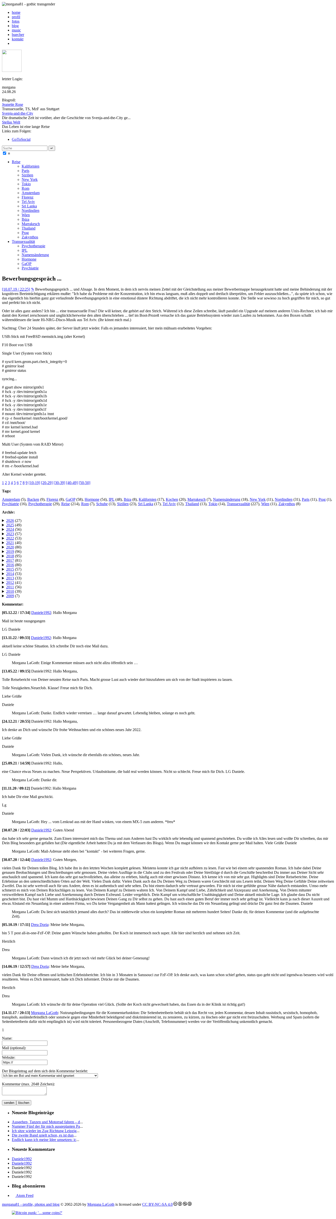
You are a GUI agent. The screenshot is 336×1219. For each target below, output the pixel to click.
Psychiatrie (30, 268)
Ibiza (25, 219)
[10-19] (34, 483)
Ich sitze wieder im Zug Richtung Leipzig (44, 1131)
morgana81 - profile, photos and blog (31, 1204)
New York (30, 179)
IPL (25, 250)
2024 (10, 529)
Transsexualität (23, 241)
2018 (10, 556)
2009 (10, 596)
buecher (18, 34)
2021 (10, 543)
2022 (10, 538)
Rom (25, 188)
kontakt (17, 39)
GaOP (26, 264)
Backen (33, 499)
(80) (13, 547)
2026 (10, 520)
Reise (16, 162)
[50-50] (84, 483)
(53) (13, 538)
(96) (13, 551)
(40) (13, 543)
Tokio (26, 184)
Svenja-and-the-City (17, 113)
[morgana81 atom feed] (13, 43)
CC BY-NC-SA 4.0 (157, 1204)
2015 (10, 569)
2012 (10, 582)
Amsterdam (31, 193)
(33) (13, 578)
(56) (13, 529)
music (16, 30)
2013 (10, 578)
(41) (13, 582)
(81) (13, 560)
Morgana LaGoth (44, 1013)
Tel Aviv (28, 202)
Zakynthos (30, 237)
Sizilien (27, 175)
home (16, 12)
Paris (25, 171)
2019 (10, 551)
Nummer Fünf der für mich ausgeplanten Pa (46, 1126)
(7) (12, 596)
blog (15, 26)
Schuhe (102, 504)
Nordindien (30, 210)
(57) (13, 534)
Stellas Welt (11, 122)
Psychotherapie (33, 246)
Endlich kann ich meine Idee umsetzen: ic (44, 1140)
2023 (10, 534)
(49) (13, 525)
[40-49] (72, 483)
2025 (10, 525)
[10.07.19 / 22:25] (16, 289)
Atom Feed (24, 1195)
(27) (13, 520)
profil (16, 17)
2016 (10, 565)
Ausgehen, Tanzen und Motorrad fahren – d (46, 1122)
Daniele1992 (41, 612)
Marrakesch (31, 224)
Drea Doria (39, 924)
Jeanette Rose (12, 104)
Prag (25, 233)
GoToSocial (21, 139)
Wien (26, 215)
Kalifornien (30, 166)
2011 (10, 587)
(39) (13, 591)
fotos (15, 21)
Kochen (172, 499)
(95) (13, 556)
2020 (10, 547)
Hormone (29, 259)
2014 (10, 574)
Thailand (28, 228)
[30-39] (59, 483)
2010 (10, 591)
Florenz (27, 197)
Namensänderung (35, 255)
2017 (10, 560)
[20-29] (47, 483)
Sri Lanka (29, 206)
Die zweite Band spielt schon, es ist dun (43, 1135)
